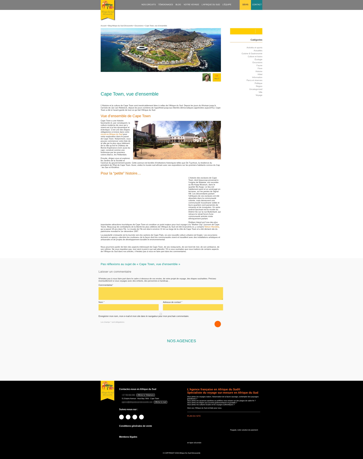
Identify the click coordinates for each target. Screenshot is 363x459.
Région (259, 86)
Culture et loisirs (255, 56)
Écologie (258, 59)
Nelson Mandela (211, 227)
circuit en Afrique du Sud (112, 134)
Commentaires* (106, 284)
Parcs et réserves (254, 80)
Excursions (139, 26)
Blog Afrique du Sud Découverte (120, 26)
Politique (258, 83)
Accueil (103, 26)
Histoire (259, 71)
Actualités (258, 50)
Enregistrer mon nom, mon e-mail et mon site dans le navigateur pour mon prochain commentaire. (144, 316)
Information (257, 77)
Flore (260, 68)
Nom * (102, 301)
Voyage (259, 95)
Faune (259, 65)
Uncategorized (255, 89)
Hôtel (260, 74)
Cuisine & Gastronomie (252, 53)
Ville (260, 92)
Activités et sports (254, 47)
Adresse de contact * (172, 301)
